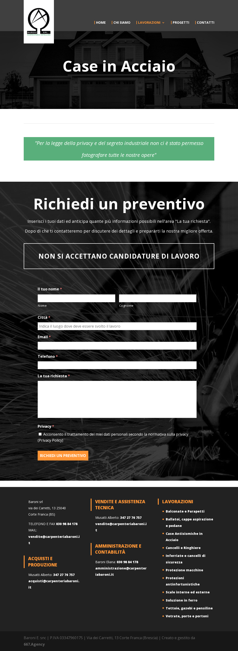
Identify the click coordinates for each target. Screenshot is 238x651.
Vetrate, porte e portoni (187, 616)
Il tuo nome (50, 289)
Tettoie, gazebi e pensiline (189, 608)
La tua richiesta (54, 376)
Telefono (48, 356)
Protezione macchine (184, 570)
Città (44, 317)
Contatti (205, 22)
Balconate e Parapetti (185, 511)
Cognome (126, 305)
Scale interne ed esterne (188, 592)
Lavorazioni (149, 22)
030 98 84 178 (66, 524)
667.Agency (34, 644)
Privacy (46, 426)
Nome (42, 305)
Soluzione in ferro (181, 600)
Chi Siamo (121, 22)
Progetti (181, 22)
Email (44, 337)
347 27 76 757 (64, 574)
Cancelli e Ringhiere (183, 548)
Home (101, 22)
